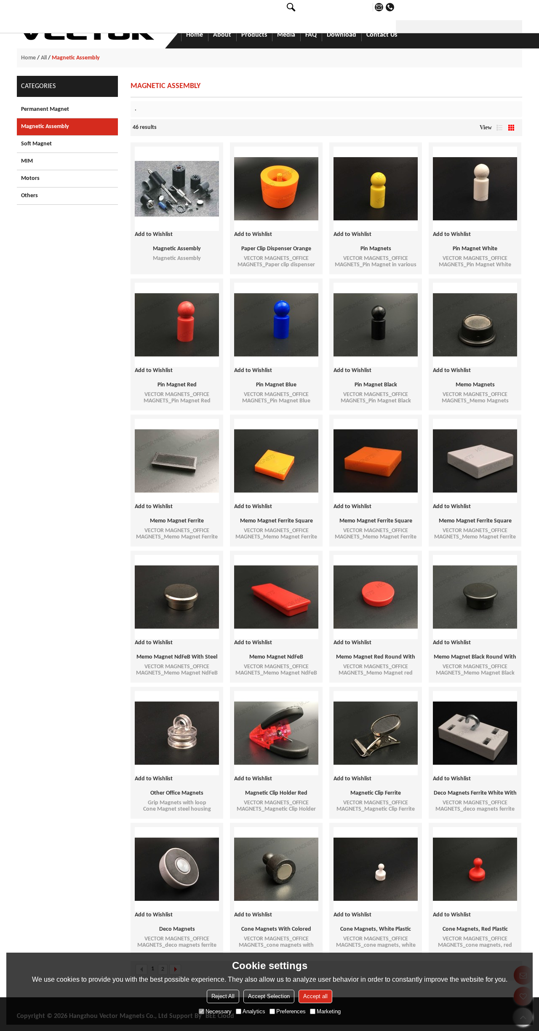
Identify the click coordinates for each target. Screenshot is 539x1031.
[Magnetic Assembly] (177, 189)
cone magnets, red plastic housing (475, 930)
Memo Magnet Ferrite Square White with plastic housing (475, 521)
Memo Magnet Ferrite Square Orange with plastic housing (375, 521)
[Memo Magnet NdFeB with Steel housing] (177, 597)
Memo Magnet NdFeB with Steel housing (176, 657)
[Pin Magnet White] (475, 189)
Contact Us (381, 35)
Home (194, 35)
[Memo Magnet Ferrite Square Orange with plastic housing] (376, 461)
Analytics (254, 1011)
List (499, 127)
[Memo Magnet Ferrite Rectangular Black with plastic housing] (177, 461)
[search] (291, 7)
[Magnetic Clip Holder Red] (276, 733)
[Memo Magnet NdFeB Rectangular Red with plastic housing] (276, 597)
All (44, 58)
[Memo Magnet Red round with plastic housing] (376, 597)
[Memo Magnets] (475, 325)
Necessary (218, 1011)
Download (341, 35)
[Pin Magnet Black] (376, 325)
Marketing (329, 1011)
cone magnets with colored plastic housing (276, 930)
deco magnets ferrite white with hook (475, 794)
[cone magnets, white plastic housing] (376, 869)
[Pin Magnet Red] (177, 325)
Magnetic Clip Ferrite (375, 793)
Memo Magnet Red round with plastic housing (375, 657)
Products (254, 35)
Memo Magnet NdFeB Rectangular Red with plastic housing (276, 657)
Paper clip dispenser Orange (276, 249)
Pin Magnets (375, 249)
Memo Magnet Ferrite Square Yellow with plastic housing (276, 521)
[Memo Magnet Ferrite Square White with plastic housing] (475, 461)
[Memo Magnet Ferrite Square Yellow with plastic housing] (276, 461)
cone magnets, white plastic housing (375, 930)
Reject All (223, 996)
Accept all (315, 996)
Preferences (291, 1011)
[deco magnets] (177, 869)
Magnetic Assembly (177, 249)
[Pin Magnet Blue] (276, 325)
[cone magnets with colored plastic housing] (276, 869)
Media (286, 35)
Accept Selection (269, 996)
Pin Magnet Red (177, 385)
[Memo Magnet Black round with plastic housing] (475, 597)
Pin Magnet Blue (276, 385)
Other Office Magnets (176, 793)
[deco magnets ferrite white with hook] (475, 733)
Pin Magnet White (475, 249)
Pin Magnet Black (376, 385)
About (222, 35)
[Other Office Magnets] (177, 733)
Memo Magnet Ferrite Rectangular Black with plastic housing (177, 521)
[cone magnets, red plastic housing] (475, 869)
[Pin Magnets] (376, 189)
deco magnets (177, 929)
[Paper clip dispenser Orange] (276, 189)
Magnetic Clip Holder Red (276, 793)
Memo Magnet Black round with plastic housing (475, 657)
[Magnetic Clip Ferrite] (376, 733)
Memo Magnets (475, 385)
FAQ (311, 35)
